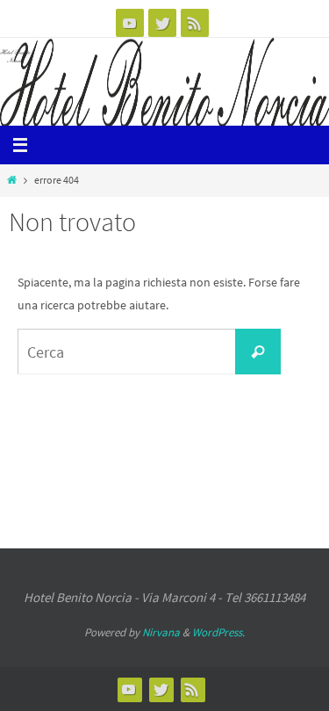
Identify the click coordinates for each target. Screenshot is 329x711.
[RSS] (195, 23)
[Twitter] (162, 23)
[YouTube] (130, 23)
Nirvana (161, 632)
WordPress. (218, 632)
